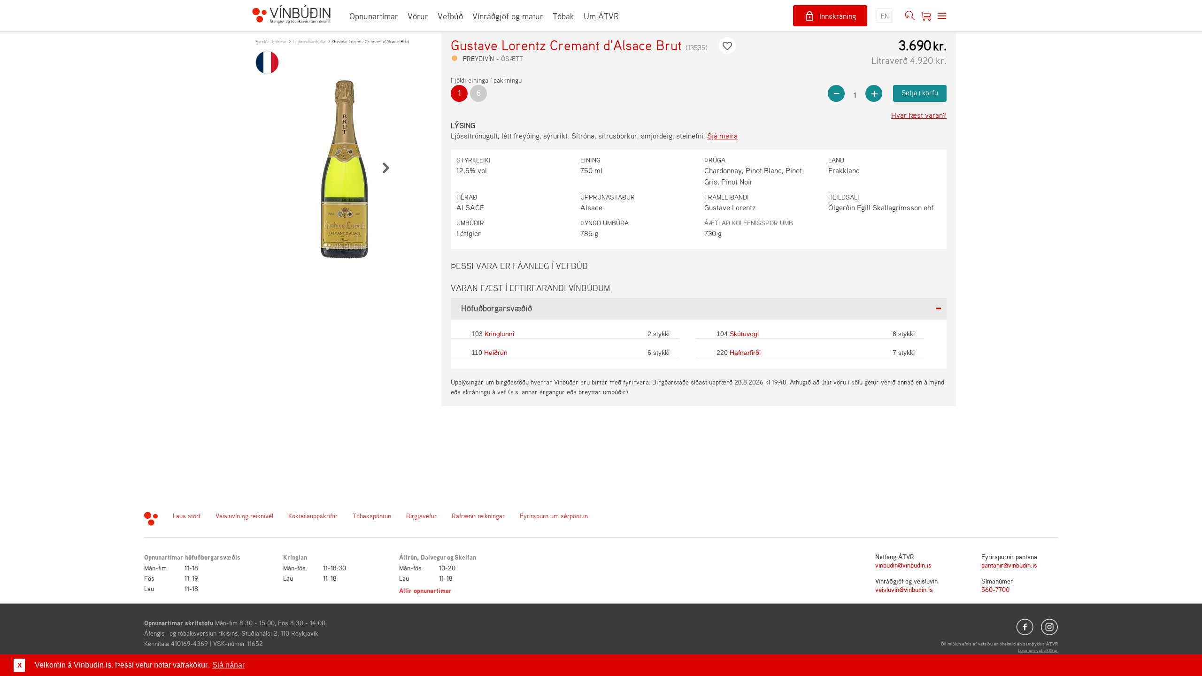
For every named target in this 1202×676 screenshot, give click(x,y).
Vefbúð (450, 16)
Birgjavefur (421, 516)
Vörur (418, 16)
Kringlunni (499, 334)
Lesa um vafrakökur (1038, 650)
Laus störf (186, 516)
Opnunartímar (373, 16)
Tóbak (563, 16)
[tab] (699, 308)
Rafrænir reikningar (478, 516)
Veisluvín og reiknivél (244, 516)
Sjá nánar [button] (228, 665)
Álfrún (408, 557)
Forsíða (262, 41)
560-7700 (995, 589)
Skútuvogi (744, 334)
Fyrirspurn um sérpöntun (554, 516)
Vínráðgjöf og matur (507, 16)
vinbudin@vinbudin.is (903, 565)
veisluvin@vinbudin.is (904, 589)
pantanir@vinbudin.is (1009, 565)
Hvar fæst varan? (919, 115)
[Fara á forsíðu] (291, 15)
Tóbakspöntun (372, 516)
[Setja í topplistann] (727, 45)
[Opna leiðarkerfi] (942, 16)
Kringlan (295, 557)
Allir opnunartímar (425, 590)
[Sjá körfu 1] (926, 16)
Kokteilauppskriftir (313, 516)
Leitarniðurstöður (309, 41)
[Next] (385, 167)
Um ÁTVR (601, 16)
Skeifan (465, 557)
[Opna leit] (910, 16)
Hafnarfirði (745, 352)
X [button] (19, 665)
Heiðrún (496, 352)
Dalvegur (433, 557)
